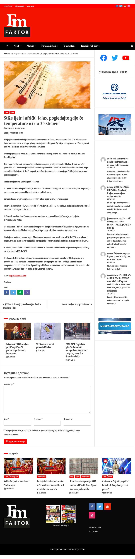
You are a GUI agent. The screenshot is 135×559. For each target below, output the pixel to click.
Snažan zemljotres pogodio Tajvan (75, 304)
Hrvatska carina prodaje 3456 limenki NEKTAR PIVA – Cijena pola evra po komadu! (82, 485)
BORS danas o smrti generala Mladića (45, 346)
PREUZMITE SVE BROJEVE (61, 525)
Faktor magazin (19, 6)
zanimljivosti (14, 476)
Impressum (30, 6)
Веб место (68, 419)
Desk (6, 112)
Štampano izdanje (49, 45)
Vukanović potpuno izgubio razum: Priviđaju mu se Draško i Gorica (118, 256)
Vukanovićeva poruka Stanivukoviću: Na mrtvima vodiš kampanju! (117, 161)
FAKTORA (123, 71)
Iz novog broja (69, 45)
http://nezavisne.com (17, 275)
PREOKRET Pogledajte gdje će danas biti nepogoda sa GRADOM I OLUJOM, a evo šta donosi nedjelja (76, 350)
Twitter (120, 6)
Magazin (30, 45)
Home (6, 53)
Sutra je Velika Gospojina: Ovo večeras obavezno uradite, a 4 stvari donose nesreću (50, 485)
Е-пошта (38, 419)
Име (6, 419)
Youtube (125, 6)
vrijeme (8, 282)
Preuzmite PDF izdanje (90, 45)
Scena (110, 476)
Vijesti (16, 45)
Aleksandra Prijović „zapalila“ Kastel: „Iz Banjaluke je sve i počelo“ (115, 485)
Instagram (128, 6)
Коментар (9, 384)
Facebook (117, 6)
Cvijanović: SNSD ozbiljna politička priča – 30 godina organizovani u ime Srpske (17, 349)
